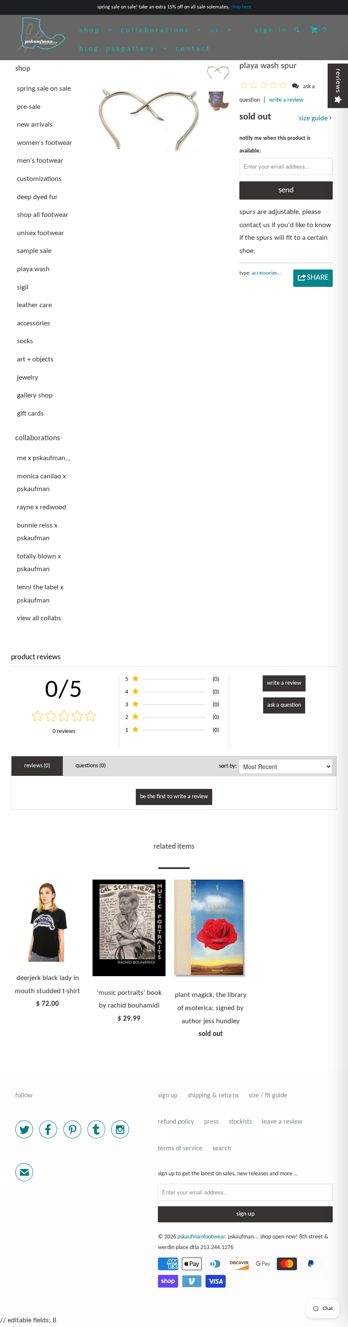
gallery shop (35, 395)
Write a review (286, 100)
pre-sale (28, 107)
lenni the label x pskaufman (40, 594)
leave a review (282, 1122)
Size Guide (314, 118)
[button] (265, 86)
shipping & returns (213, 1095)
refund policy (176, 1122)
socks (25, 341)
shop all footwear (42, 215)
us (219, 30)
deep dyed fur (37, 197)
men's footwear (40, 160)
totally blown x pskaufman (39, 563)
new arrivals (35, 124)
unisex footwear (40, 233)
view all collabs (39, 618)
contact (193, 49)
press (211, 1122)
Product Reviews (36, 657)
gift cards (30, 413)
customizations (39, 179)
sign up (167, 1095)
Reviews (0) (37, 766)
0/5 (64, 690)
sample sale (34, 251)
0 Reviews (64, 731)
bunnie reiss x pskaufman (37, 532)
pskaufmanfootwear (201, 1237)
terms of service (180, 1148)
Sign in (271, 30)
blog (89, 49)
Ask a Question (284, 705)
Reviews (337, 81)
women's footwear (44, 143)
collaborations (159, 30)
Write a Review (284, 683)
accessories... (266, 273)
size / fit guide (268, 1095)
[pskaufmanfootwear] (41, 35)
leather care (34, 305)
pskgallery (134, 49)
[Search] (298, 29)
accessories (33, 323)
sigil (22, 287)
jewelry (27, 377)
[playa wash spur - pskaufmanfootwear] (149, 118)
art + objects (35, 359)
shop (93, 30)
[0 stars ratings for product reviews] (64, 717)
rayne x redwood (41, 507)
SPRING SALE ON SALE (44, 88)
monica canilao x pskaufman (41, 483)
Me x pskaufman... (43, 458)
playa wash (33, 269)
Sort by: (228, 766)
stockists (240, 1122)
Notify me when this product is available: (274, 145)
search (222, 1148)
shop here (241, 7)
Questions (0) (91, 766)
